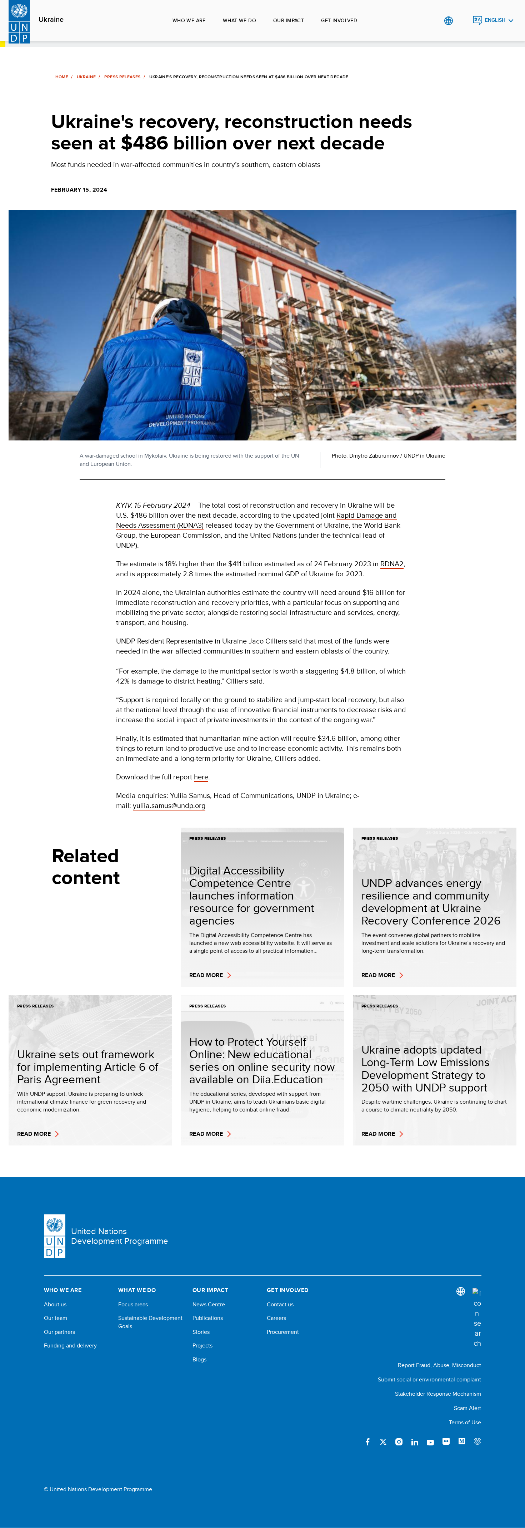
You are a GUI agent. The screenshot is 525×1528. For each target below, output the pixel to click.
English (495, 20)
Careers (276, 1318)
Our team (55, 1318)
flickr (446, 1441)
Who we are (189, 20)
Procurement (283, 1332)
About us (55, 1304)
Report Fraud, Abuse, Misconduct (439, 1365)
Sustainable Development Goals (150, 1322)
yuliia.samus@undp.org (169, 805)
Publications (207, 1318)
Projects (202, 1346)
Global (448, 20)
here (201, 777)
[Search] (476, 1318)
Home (61, 76)
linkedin (414, 1441)
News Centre (208, 1304)
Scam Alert (467, 1408)
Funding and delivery (70, 1346)
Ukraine (51, 19)
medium (461, 1441)
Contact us (280, 1304)
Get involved (339, 20)
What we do (239, 20)
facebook (367, 1441)
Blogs (199, 1360)
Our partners (59, 1332)
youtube (430, 1441)
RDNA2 (392, 563)
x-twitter (383, 1441)
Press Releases (122, 76)
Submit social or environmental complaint (429, 1379)
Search (463, 20)
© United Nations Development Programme (98, 1489)
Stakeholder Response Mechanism (438, 1394)
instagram (398, 1441)
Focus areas (133, 1304)
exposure (477, 1441)
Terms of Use (465, 1422)
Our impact (288, 20)
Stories (201, 1332)
